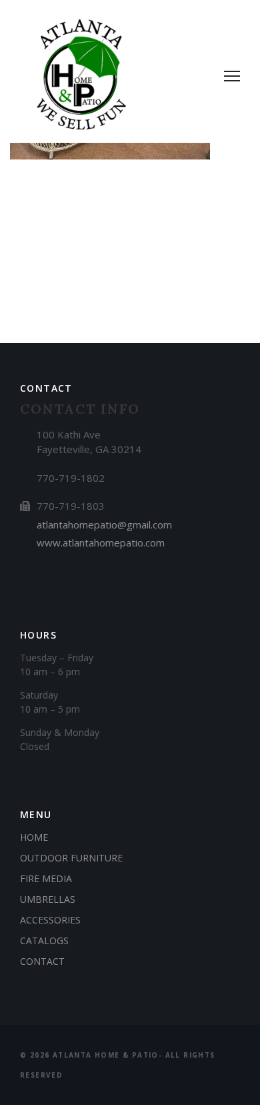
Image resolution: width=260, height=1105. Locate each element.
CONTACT (42, 961)
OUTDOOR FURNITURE (71, 857)
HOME (34, 837)
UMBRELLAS (47, 899)
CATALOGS (44, 940)
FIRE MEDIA (46, 878)
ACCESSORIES (50, 919)
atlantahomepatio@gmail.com (104, 524)
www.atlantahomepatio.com (101, 542)
